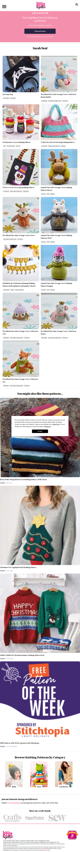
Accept (40, 431)
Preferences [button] (47, 426)
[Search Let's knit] (77, 7)
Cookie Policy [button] (56, 424)
